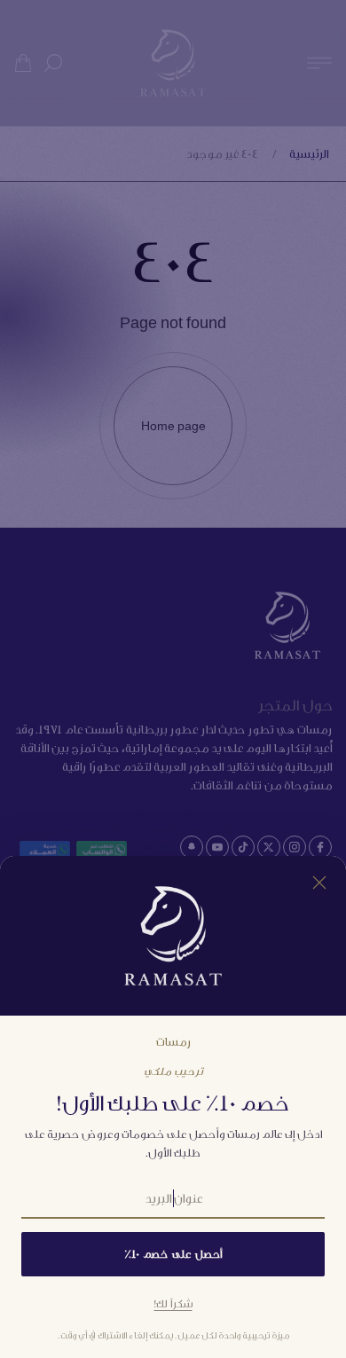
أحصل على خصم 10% (173, 1253)
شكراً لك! (173, 1303)
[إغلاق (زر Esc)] (319, 882)
